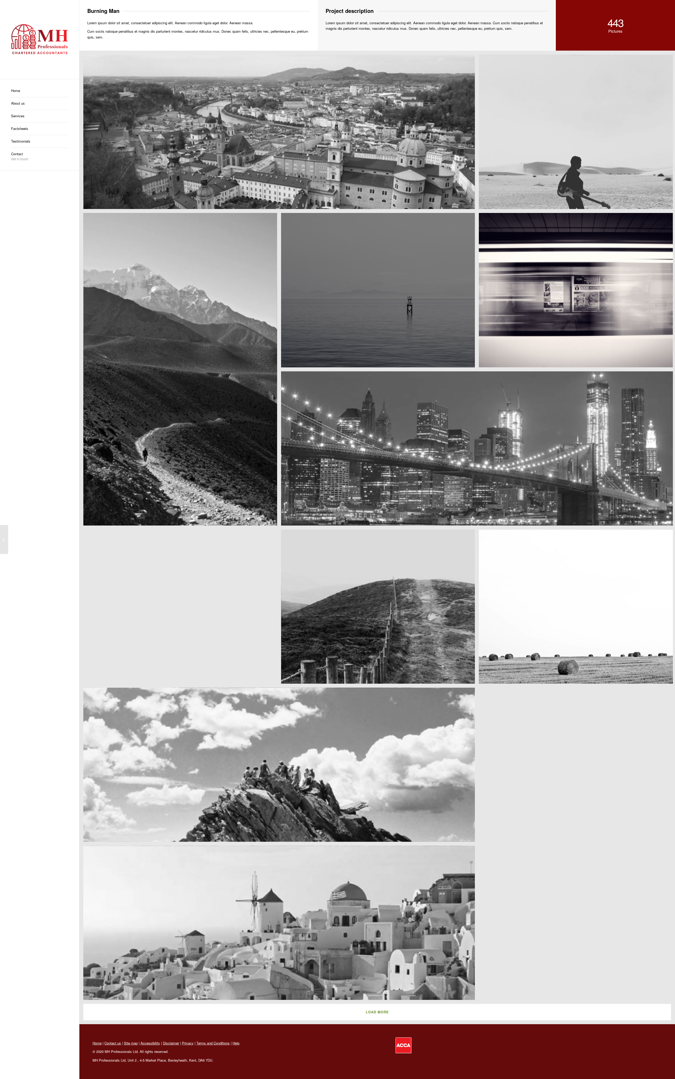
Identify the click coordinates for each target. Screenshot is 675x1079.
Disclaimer (171, 1043)
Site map (131, 1043)
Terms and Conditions (213, 1043)
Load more (377, 1011)
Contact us (112, 1043)
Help (236, 1043)
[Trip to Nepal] (4, 539)
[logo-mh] (40, 40)
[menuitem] (39, 91)
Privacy (188, 1043)
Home (97, 1043)
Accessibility (150, 1043)
